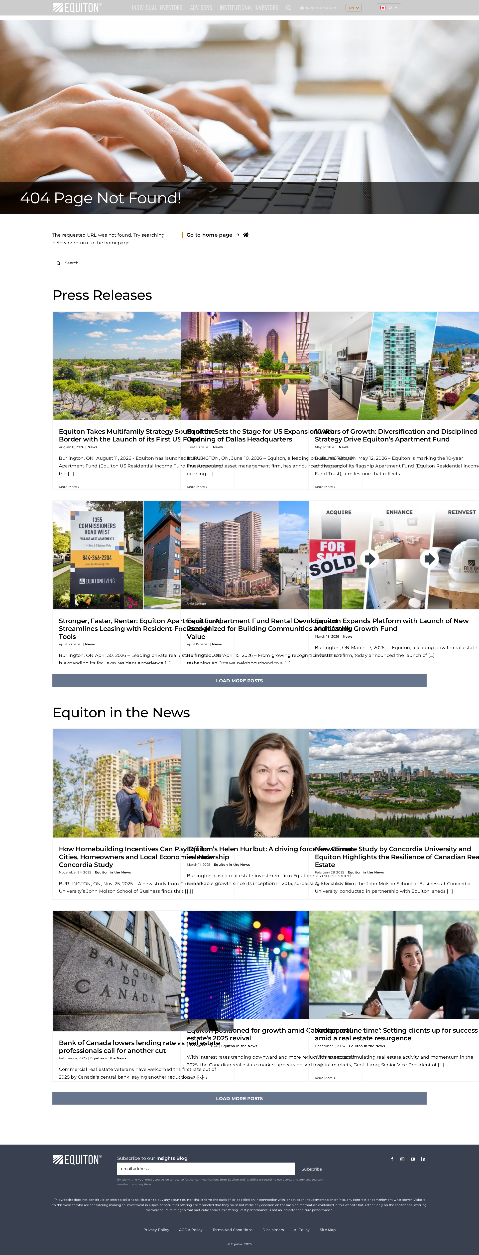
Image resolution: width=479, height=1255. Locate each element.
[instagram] (402, 1159)
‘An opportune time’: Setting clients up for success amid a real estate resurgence (396, 1034)
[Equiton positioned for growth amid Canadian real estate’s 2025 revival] (271, 965)
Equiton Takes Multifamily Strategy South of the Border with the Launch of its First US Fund (137, 435)
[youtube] (413, 1159)
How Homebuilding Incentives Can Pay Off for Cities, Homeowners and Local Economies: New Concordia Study (136, 856)
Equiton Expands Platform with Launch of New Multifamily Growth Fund (392, 625)
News (92, 447)
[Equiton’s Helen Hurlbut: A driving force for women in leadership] (271, 783)
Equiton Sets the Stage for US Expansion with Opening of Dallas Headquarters (261, 435)
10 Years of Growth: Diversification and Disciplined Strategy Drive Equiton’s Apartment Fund (396, 435)
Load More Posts (239, 681)
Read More (68, 487)
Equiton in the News (113, 872)
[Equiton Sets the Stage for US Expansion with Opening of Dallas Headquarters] (271, 366)
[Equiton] (77, 4)
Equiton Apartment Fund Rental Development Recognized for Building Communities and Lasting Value (269, 628)
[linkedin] (423, 1159)
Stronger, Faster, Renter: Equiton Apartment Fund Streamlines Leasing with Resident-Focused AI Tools (140, 628)
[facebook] (392, 1159)
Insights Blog (172, 1158)
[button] (288, 8)
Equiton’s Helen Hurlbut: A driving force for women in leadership (270, 853)
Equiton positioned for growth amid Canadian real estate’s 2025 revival (269, 1034)
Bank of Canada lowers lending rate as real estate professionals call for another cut (139, 1047)
